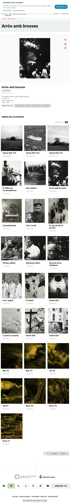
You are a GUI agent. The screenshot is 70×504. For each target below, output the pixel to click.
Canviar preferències (19, 10)
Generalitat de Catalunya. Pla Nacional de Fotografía (32, 106)
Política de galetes (24, 496)
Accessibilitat (35, 496)
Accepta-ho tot (61, 7)
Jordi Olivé (6, 193)
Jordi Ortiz (6, 374)
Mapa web (43, 496)
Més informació (7, 10)
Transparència (52, 496)
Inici (5, 19)
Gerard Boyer (7, 156)
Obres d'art (11, 19)
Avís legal (15, 496)
